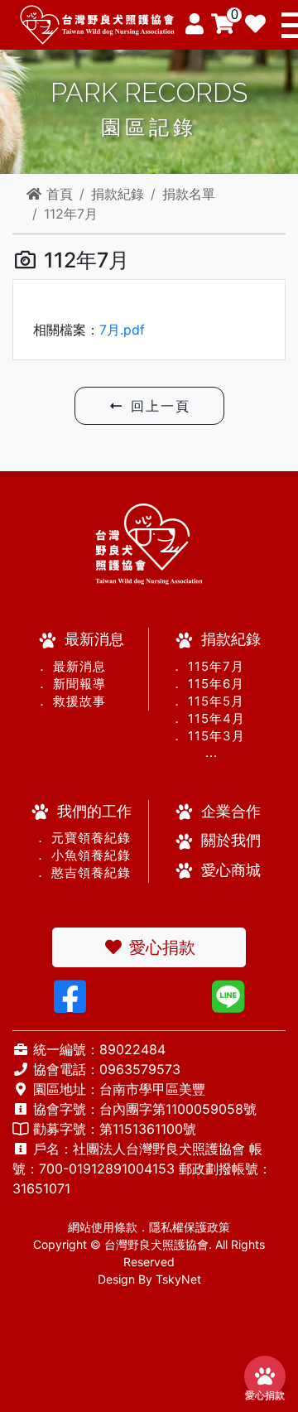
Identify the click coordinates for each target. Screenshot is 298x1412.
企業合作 (231, 811)
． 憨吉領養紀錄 (75, 872)
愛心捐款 (159, 947)
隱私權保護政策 (189, 1227)
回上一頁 (157, 406)
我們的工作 (94, 811)
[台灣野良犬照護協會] (95, 23)
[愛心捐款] (255, 25)
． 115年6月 (207, 684)
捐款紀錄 (117, 194)
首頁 (57, 194)
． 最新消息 (71, 666)
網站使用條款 (102, 1227)
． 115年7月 (207, 666)
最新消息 (94, 639)
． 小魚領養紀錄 (75, 855)
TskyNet (178, 1279)
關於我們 (231, 840)
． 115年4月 (208, 718)
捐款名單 (188, 194)
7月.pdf (122, 329)
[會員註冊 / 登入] (194, 24)
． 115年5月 (207, 701)
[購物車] (222, 24)
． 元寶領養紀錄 (75, 838)
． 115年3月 (208, 736)
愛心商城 (231, 870)
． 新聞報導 (71, 684)
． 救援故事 (71, 701)
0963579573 (139, 1069)
